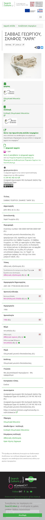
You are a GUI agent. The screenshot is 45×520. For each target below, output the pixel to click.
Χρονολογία (9, 315)
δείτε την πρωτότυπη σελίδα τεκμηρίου (21, 133)
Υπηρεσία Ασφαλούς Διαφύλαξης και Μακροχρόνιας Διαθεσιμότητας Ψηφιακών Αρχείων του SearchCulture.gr (22, 160)
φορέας (7, 86)
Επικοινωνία (9, 497)
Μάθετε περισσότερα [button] (21, 509)
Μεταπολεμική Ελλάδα (12, 298)
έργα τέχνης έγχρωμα (12, 441)
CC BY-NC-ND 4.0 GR (12, 177)
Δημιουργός (9, 206)
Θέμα (6, 327)
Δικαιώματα (9, 390)
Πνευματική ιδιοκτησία (22, 499)
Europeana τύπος (11, 381)
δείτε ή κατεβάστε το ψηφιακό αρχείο (19, 155)
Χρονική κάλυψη (11, 291)
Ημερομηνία (9, 306)
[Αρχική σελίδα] (15, 4)
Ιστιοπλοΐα (8, 343)
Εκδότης (7, 359)
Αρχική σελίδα (9, 26)
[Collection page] (5, 107)
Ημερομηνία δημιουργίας (14, 282)
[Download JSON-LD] (23, 44)
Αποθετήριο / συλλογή (13, 426)
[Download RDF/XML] (13, 44)
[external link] (4, 101)
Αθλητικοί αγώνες (11, 337)
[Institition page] (5, 84)
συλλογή (7, 109)
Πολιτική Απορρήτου (22, 497)
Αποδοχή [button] (22, 515)
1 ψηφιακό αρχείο (12, 148)
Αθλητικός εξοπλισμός (12, 275)
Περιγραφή (8, 225)
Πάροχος (7, 418)
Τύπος (6, 262)
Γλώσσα (7, 369)
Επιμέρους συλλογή (12, 434)
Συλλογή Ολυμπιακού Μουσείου (16, 113)
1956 (6, 320)
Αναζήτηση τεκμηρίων (27, 26)
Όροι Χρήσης (34, 497)
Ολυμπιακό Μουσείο (12, 98)
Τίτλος (6, 196)
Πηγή (6, 350)
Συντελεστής (9, 215)
